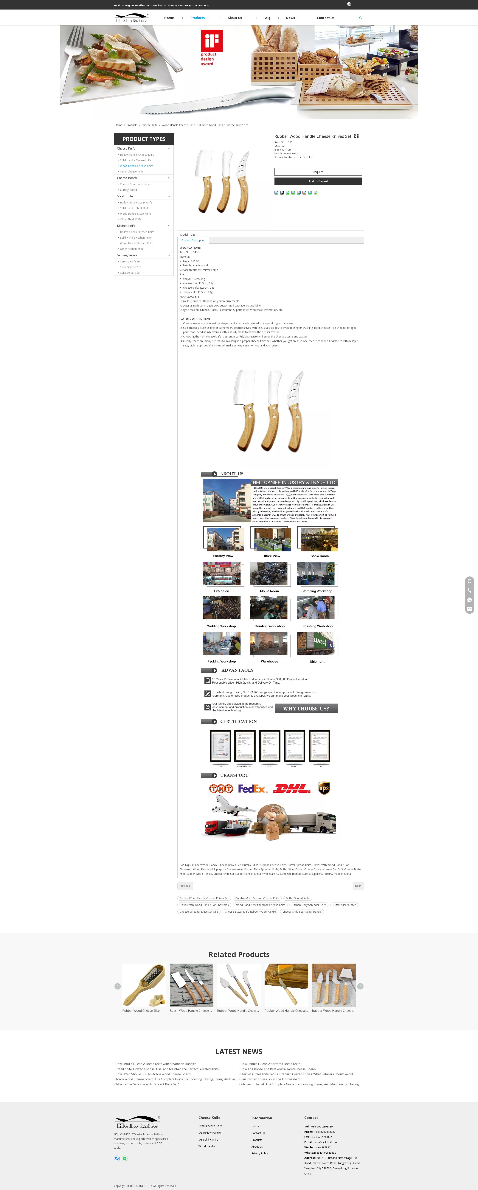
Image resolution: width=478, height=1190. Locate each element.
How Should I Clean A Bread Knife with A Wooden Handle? (155, 1064)
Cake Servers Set (130, 272)
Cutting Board (128, 190)
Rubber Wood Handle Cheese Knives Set (204, 898)
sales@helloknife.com (326, 1142)
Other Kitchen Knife (132, 249)
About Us (257, 1146)
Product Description (193, 240)
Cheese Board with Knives (136, 184)
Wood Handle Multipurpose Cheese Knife (260, 905)
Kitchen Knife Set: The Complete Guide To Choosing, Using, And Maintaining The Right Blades (301, 1084)
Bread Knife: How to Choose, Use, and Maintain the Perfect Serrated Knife (167, 1069)
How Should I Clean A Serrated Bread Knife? (271, 1064)
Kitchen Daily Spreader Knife (309, 905)
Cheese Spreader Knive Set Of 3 (199, 911)
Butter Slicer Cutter (344, 905)
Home (255, 1126)
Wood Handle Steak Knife (135, 213)
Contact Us (258, 1133)
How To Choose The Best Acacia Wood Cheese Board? (278, 1069)
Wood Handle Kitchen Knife (136, 243)
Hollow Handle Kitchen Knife (137, 232)
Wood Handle (206, 1146)
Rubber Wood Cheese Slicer (141, 1011)
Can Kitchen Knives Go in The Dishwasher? (270, 1079)
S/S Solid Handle (208, 1139)
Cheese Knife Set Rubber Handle (302, 911)
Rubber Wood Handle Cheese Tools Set (239, 1011)
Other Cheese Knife (132, 171)
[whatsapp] (125, 1158)
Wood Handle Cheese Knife (136, 166)
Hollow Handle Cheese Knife (137, 154)
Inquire (318, 172)
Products (257, 1140)
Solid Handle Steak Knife (134, 208)
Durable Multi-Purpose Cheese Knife (257, 898)
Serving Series (127, 255)
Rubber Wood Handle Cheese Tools (334, 1011)
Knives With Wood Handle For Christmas (204, 905)
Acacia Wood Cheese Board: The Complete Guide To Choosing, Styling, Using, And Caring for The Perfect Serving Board (176, 1079)
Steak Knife (125, 196)
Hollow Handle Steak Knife (136, 202)
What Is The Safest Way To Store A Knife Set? (147, 1084)
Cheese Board (127, 178)
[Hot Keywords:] (361, 18)
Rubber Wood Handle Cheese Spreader (286, 1011)
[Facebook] (117, 1158)
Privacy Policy (260, 1153)
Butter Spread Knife (298, 898)
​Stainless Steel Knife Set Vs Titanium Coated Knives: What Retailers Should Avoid (296, 1074)
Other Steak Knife (130, 219)
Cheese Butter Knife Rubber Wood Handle (250, 911)
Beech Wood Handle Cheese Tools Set (191, 1011)
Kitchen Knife (126, 226)
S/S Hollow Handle (209, 1132)
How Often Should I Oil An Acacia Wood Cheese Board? (153, 1074)
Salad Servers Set (130, 267)
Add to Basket (318, 181)
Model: (184, 234)
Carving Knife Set (130, 261)
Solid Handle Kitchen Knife (136, 237)
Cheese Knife (126, 148)
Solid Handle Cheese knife (135, 160)
